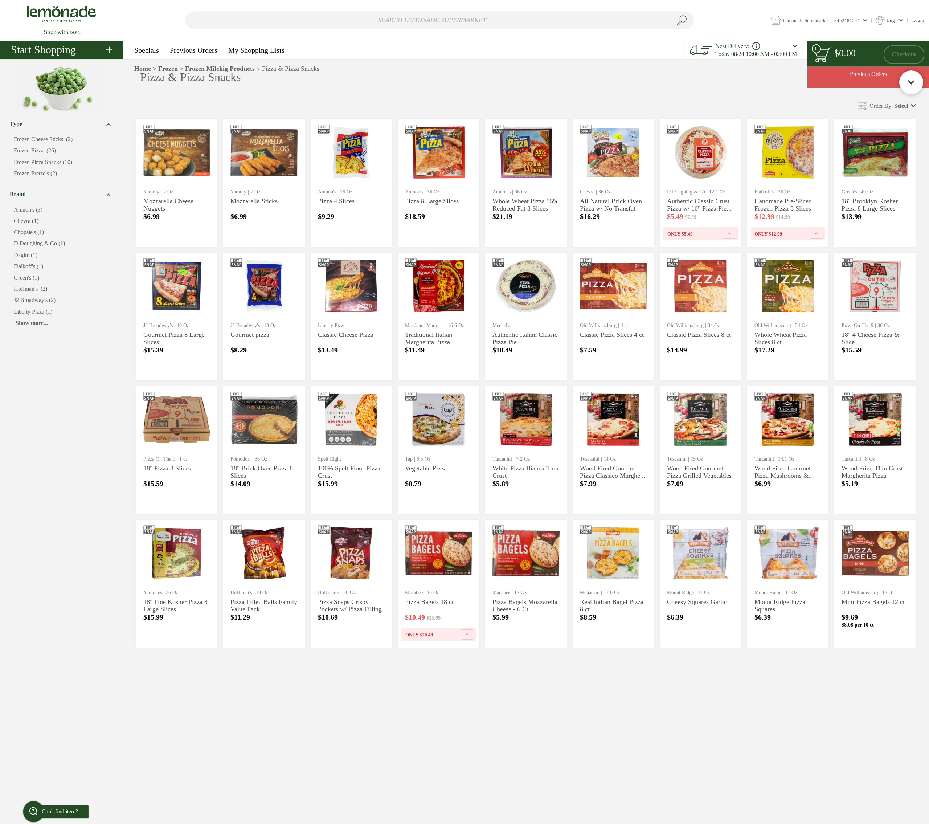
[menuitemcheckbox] (62, 139)
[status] (823, 54)
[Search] (682, 20)
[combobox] (439, 20)
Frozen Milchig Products (220, 68)
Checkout (904, 54)
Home (142, 68)
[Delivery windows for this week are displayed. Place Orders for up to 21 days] (756, 46)
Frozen (168, 68)
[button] (818, 20)
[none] (177, 183)
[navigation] (61, 50)
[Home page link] (61, 20)
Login (918, 20)
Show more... (32, 323)
